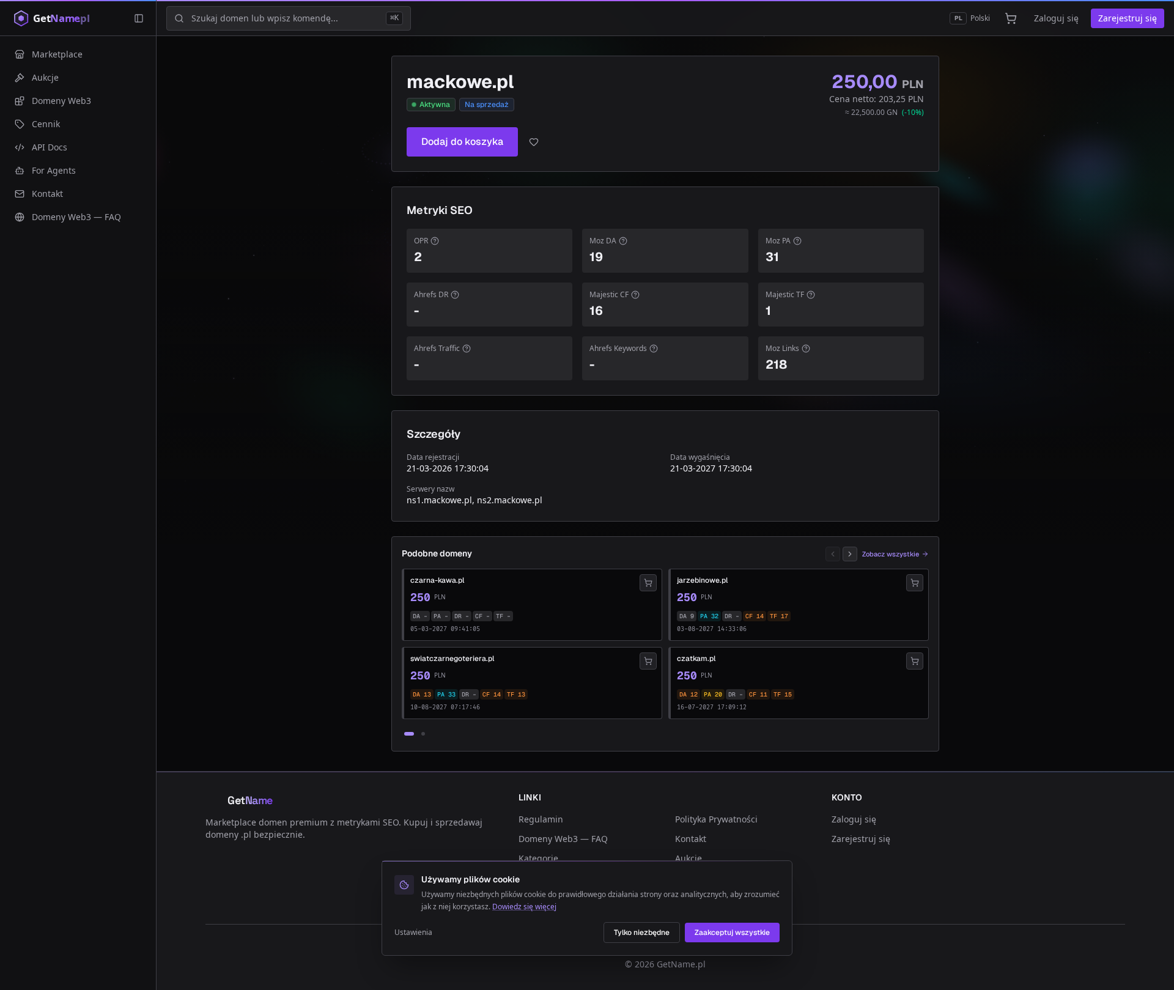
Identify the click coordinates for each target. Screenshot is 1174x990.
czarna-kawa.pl (437, 580)
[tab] (409, 733)
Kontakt (690, 838)
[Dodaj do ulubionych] (533, 142)
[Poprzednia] (832, 554)
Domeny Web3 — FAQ (563, 838)
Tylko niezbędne (642, 932)
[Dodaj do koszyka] (648, 582)
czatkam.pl (696, 658)
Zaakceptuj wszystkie (732, 932)
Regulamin (541, 819)
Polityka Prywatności (716, 819)
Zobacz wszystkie (890, 554)
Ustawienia (413, 932)
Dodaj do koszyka (462, 141)
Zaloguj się (1056, 18)
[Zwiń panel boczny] (138, 18)
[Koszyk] (1011, 18)
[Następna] (850, 554)
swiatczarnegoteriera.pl (452, 658)
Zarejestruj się (1127, 18)
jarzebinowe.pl (702, 580)
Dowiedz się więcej (524, 906)
